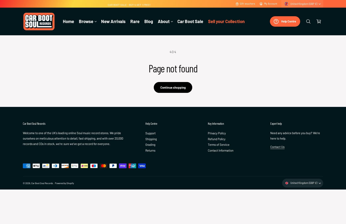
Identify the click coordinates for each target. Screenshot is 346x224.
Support (150, 133)
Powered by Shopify (64, 183)
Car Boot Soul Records (42, 183)
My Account (270, 3)
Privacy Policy (217, 133)
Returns (150, 150)
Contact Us (277, 147)
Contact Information (220, 150)
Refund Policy (216, 139)
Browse (86, 21)
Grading (150, 144)
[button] (87, 21)
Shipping (151, 139)
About (164, 21)
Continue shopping (173, 87)
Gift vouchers (247, 3)
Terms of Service (218, 144)
